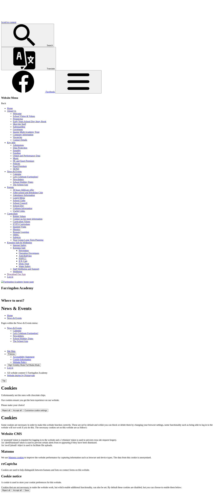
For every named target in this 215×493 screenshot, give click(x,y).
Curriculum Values (21, 221)
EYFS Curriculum (21, 224)
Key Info (11, 142)
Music (16, 158)
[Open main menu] (78, 81)
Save (27, 490)
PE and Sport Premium (23, 161)
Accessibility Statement (23, 357)
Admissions (18, 145)
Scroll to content (8, 22)
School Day (18, 206)
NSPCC (22, 258)
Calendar (17, 174)
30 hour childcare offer (23, 190)
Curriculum (12, 213)
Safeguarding (19, 127)
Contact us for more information (27, 219)
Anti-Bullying (25, 256)
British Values (19, 216)
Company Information (23, 134)
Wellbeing (17, 271)
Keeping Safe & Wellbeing (19, 242)
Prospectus (18, 119)
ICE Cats (23, 261)
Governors (18, 129)
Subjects (17, 237)
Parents (10, 187)
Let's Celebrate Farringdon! (25, 177)
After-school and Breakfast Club (28, 192)
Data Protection (20, 148)
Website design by (21, 375)
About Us (11, 111)
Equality (17, 150)
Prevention (24, 250)
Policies (16, 163)
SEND (16, 169)
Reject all (6, 410)
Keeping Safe (19, 248)
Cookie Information (22, 359)
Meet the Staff (19, 124)
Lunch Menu (19, 198)
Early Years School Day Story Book (29, 121)
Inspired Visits (19, 227)
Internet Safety (19, 245)
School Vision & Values (24, 116)
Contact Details (20, 140)
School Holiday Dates (23, 182)
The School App (20, 184)
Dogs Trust (24, 263)
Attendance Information (24, 195)
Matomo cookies (16, 457)
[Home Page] (17, 282)
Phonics (16, 229)
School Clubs (19, 200)
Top (3, 381)
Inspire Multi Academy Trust (26, 132)
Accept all (17, 410)
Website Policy (20, 362)
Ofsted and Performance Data (26, 155)
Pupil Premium (20, 166)
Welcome (17, 113)
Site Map (11, 351)
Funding (17, 153)
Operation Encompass (29, 253)
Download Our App (16, 274)
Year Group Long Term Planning (28, 240)
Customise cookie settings (36, 410)
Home (10, 108)
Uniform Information (22, 208)
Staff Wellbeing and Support (26, 269)
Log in (10, 277)
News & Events (14, 171)
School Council (20, 203)
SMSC (16, 234)
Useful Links (19, 211)
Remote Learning (21, 232)
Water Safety (25, 266)
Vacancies (17, 137)
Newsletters (18, 179)
